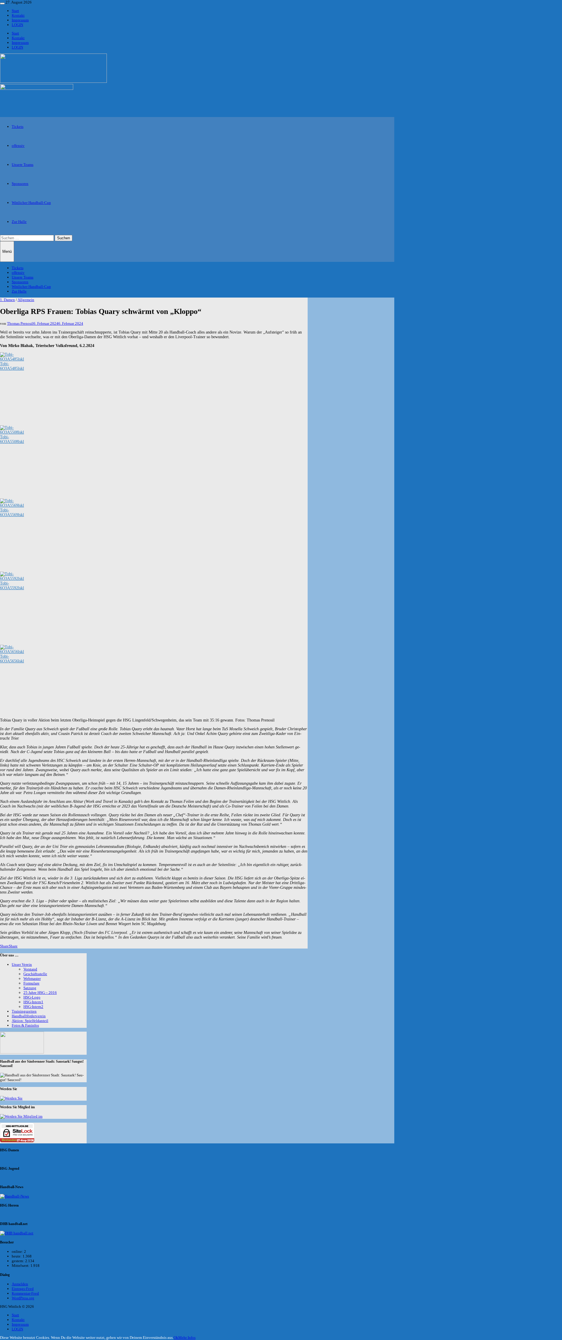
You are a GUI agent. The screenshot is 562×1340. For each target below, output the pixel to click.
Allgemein (26, 300)
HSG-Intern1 (33, 1002)
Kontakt (18, 15)
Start (15, 10)
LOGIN (17, 25)
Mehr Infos (187, 1337)
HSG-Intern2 (33, 1006)
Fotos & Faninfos (25, 1025)
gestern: (18, 1261)
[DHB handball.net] (16, 1233)
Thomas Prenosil (20, 323)
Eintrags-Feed (23, 1288)
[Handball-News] (14, 1196)
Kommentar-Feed (25, 1293)
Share (4, 946)
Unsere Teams (22, 164)
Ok (176, 1337)
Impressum (20, 20)
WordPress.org (23, 1298)
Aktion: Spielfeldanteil (30, 1020)
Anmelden (20, 1284)
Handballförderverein (29, 1016)
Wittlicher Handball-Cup (31, 202)
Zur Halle (19, 221)
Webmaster (32, 978)
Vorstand (30, 969)
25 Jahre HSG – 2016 (40, 992)
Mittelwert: (21, 1265)
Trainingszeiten (24, 1011)
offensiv (18, 145)
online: (18, 1251)
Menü (7, 251)
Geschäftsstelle (35, 974)
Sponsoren (20, 183)
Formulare (31, 983)
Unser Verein (22, 964)
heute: (17, 1256)
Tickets (17, 126)
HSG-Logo (31, 997)
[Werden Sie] (11, 1098)
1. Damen (7, 300)
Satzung (29, 988)
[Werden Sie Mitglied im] (21, 1116)
